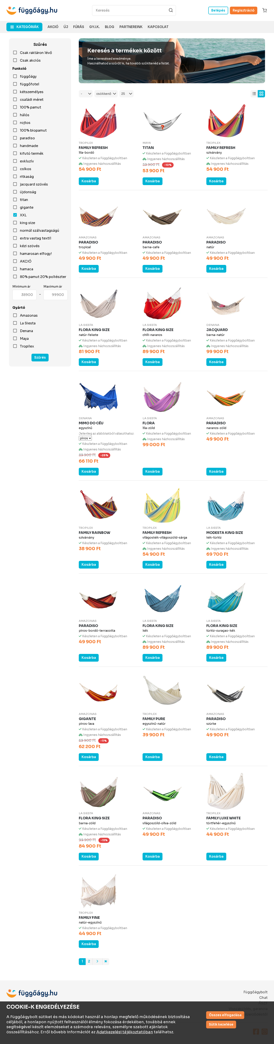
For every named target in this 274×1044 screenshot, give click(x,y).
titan (24, 200)
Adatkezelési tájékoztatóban (124, 1032)
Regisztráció (244, 10)
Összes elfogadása (225, 1015)
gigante (26, 207)
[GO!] (171, 10)
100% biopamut (33, 130)
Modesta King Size (224, 532)
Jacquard (217, 330)
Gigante (87, 719)
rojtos (25, 123)
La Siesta (28, 323)
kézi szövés (30, 246)
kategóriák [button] (27, 27)
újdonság (28, 192)
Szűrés (40, 357)
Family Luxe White (223, 818)
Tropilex (27, 346)
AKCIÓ (25, 261)
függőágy (28, 76)
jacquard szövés (34, 184)
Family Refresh (93, 148)
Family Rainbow (94, 532)
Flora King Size (94, 330)
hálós (24, 115)
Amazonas (29, 315)
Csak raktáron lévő (36, 53)
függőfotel (29, 84)
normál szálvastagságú (39, 231)
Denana (26, 331)
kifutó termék (31, 153)
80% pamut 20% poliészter (43, 277)
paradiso (27, 138)
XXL (23, 215)
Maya (24, 339)
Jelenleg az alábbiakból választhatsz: (106, 433)
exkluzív (27, 161)
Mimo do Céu (91, 423)
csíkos (25, 169)
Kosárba (89, 181)
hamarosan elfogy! (36, 254)
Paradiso (88, 242)
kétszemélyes (31, 92)
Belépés (218, 10)
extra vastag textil (35, 238)
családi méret (31, 100)
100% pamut (30, 107)
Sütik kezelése (221, 1024)
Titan (148, 148)
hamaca (26, 269)
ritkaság (27, 177)
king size (27, 223)
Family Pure (154, 719)
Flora (149, 423)
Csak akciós (30, 60)
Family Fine (89, 917)
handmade (29, 146)
